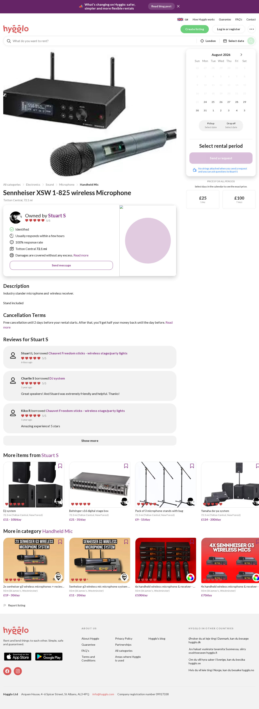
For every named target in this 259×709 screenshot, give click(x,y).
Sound (50, 184)
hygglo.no (248, 670)
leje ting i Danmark (217, 638)
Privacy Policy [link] (123, 638)
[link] (16, 29)
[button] (178, 6)
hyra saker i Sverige (214, 659)
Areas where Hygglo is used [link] (128, 658)
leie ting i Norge (212, 670)
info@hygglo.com (103, 694)
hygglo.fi (211, 652)
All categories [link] (124, 650)
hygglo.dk (195, 642)
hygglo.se (195, 663)
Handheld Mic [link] (57, 531)
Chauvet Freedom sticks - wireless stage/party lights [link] (87, 353)
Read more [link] (80, 255)
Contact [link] (251, 19)
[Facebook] (7, 671)
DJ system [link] (57, 378)
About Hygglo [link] (90, 638)
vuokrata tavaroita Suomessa (220, 649)
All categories (12, 184)
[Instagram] (18, 671)
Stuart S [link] (57, 215)
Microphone (66, 184)
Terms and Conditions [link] (89, 658)
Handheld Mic (89, 184)
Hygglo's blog (157, 638)
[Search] (251, 41)
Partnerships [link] (123, 644)
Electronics (33, 184)
